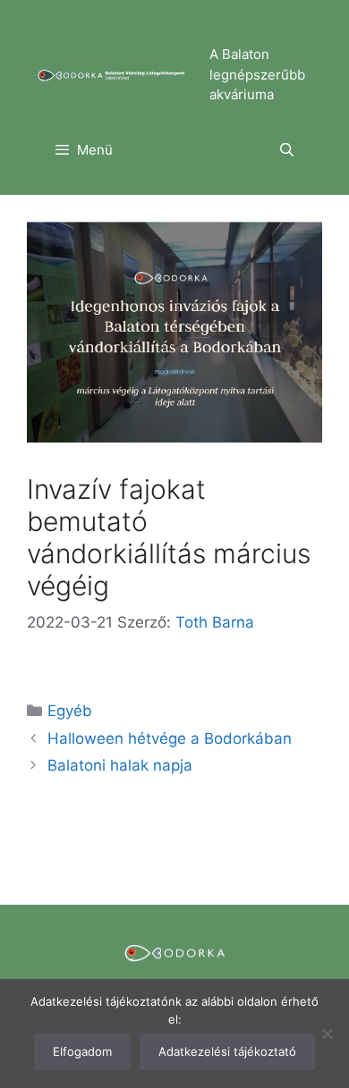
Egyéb (69, 711)
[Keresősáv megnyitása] (286, 150)
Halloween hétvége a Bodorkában (169, 738)
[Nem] (327, 1033)
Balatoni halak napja (119, 765)
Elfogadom (82, 1051)
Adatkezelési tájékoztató (227, 1051)
